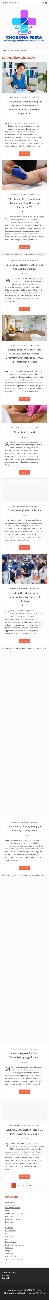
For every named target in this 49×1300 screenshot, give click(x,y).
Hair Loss (9, 1228)
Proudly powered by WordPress (32, 1293)
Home (5, 50)
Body (7, 1210)
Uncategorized (11, 1256)
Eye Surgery (10, 1222)
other (7, 1239)
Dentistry (9, 1216)
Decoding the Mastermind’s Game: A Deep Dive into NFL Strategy (24, 597)
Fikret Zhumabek (22, 97)
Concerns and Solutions (14, 1213)
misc (7, 1233)
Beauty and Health (12, 1208)
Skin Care (9, 1248)
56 (30, 1185)
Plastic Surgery (11, 1242)
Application (10, 1205)
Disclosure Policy (9, 1272)
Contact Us (6, 1278)
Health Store (10, 1231)
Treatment (9, 1253)
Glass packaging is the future (24, 510)
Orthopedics (10, 1236)
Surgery (8, 1251)
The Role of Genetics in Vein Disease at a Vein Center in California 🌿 (24, 203)
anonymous (10, 1202)
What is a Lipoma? (24, 432)
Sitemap (5, 1275)
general (8, 1225)
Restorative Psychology (14, 1245)
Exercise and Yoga (12, 1219)
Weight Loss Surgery (13, 1259)
